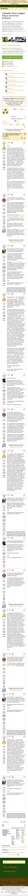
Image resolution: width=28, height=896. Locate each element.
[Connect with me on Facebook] (5, 230)
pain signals (21, 229)
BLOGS (9, 2)
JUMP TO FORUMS (7, 34)
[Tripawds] (5, 8)
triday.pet (20, 242)
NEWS (5, 2)
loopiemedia (4, 847)
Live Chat (6, 66)
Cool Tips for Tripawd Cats (17, 262)
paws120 (22, 842)
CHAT (18, 2)
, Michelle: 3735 (22, 849)
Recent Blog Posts (7, 70)
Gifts (18, 880)
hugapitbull (23, 836)
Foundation (23, 880)
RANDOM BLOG (14, 3)
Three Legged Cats (17, 124)
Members (17, 109)
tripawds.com (12, 241)
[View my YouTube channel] (5, 231)
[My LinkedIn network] (3, 231)
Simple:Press (13, 854)
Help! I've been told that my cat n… (23, 124)
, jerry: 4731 (16, 852)
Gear (7, 880)
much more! (14, 66)
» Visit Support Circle (9, 871)
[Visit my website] (3, 230)
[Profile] (4, 148)
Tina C (4, 151)
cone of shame (20, 314)
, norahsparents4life (21, 847)
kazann (4, 383)
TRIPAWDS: (4, 1)
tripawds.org (19, 241)
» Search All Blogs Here (10, 867)
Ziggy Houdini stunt (11, 665)
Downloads (12, 880)
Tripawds (4, 203)
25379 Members (15, 1)
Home (5, 124)
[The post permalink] (9, 142)
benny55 (4, 254)
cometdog (23, 834)
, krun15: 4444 (16, 849)
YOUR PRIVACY (24, 2)
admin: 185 (11, 852)
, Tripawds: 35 (21, 852)
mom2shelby (22, 839)
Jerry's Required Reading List (15, 218)
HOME (1, 2)
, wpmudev (9, 847)
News (3, 880)
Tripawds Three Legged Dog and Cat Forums (11, 124)
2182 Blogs (23, 1)
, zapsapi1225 (14, 847)
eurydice (23, 832)
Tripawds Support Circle (19, 31)
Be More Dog (14, 882)
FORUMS (14, 2)
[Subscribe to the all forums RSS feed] (3, 825)
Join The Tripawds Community (11, 45)
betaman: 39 (10, 849)
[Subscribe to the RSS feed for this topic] (25, 134)
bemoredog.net (13, 242)
